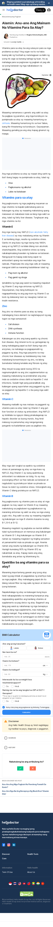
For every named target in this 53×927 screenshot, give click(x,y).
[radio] (3, 686)
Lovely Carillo (16, 42)
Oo (7, 686)
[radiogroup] (26, 648)
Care (4, 858)
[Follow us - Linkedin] (13, 844)
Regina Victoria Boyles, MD (37, 35)
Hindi (17, 686)
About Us (31, 872)
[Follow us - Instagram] (8, 844)
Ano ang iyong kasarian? (13, 644)
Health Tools (32, 854)
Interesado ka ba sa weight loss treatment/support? (17, 681)
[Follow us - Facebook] (3, 844)
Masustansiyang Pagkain (11, 17)
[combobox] (44, 665)
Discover (6, 854)
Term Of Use (7, 872)
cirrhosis (6, 123)
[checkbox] (3, 707)
